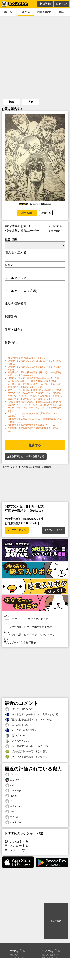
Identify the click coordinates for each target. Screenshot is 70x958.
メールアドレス (15, 278)
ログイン (61, 3)
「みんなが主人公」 (20, 724)
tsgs (12, 811)
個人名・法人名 (15, 252)
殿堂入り (14, 954)
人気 (30, 101)
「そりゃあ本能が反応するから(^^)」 (29, 756)
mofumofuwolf (17, 806)
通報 (37, 466)
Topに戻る (56, 921)
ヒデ (12, 800)
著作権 (47, 466)
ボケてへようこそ (53, 530)
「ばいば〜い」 (17, 735)
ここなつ (14, 779)
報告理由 (11, 239)
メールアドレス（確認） (22, 291)
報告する (35, 445)
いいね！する (18, 841)
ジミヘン (14, 816)
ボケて (5, 466)
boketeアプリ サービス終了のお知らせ (26, 618)
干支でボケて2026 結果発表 (20, 641)
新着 (11, 101)
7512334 (26, 466)
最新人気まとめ (50, 954)
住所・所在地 (14, 329)
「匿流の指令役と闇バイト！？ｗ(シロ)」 (31, 719)
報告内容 (11, 342)
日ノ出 (13, 795)
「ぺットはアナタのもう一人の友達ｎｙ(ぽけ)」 (34, 714)
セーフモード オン (16, 530)
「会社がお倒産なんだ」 (22, 708)
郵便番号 (11, 317)
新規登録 (45, 3)
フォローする (17, 846)
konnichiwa (16, 822)
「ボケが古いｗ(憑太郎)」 (23, 730)
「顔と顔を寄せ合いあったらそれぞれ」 (30, 746)
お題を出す (44, 11)
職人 (62, 11)
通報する (46, 212)
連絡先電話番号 (15, 304)
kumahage (15, 790)
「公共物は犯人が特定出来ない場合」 (29, 751)
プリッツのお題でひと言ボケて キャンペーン (29, 633)
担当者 (9, 265)
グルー (13, 774)
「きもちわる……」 (19, 740)
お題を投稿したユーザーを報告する (25, 456)
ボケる (26, 11)
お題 (15, 466)
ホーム (8, 11)
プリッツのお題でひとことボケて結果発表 (28, 625)
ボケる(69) (27, 212)
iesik (12, 785)
